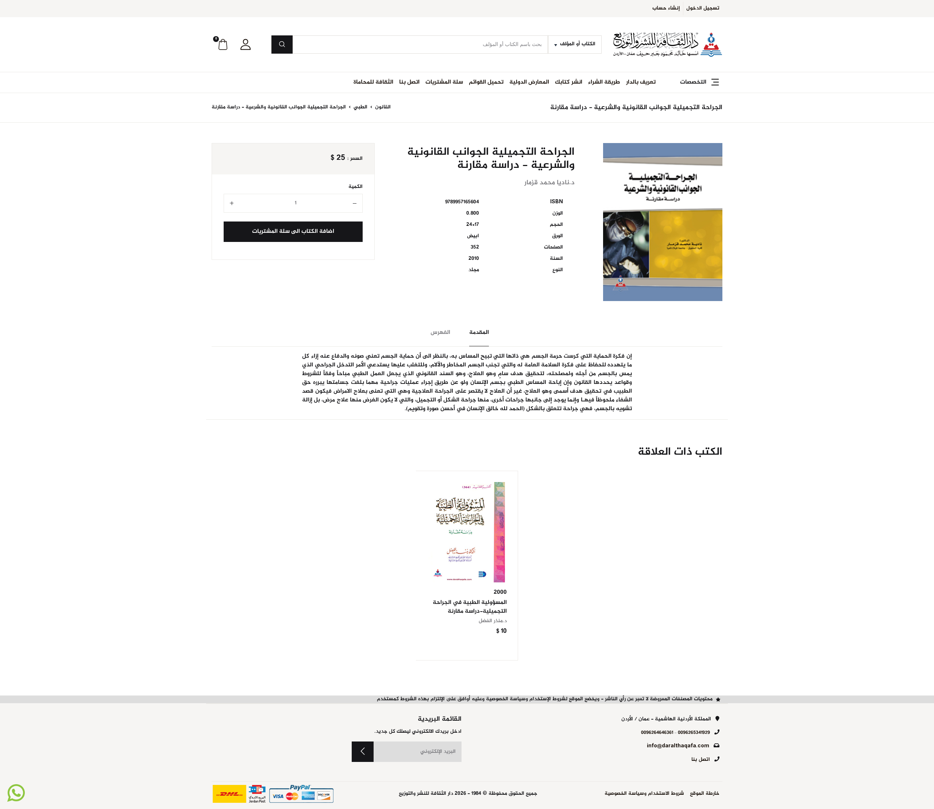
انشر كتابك (568, 82)
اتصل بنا (409, 82)
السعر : (355, 159)
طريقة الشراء (604, 82)
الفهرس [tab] (440, 333)
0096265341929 (694, 733)
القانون (382, 107)
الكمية (355, 187)
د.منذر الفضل (493, 621)
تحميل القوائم (486, 82)
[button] (245, 44)
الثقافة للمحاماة (373, 82)
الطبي (359, 107)
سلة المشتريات (444, 82)
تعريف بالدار (641, 82)
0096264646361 (657, 733)
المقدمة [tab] (479, 333)
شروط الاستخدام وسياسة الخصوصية (644, 794)
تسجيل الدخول (702, 8)
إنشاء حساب (666, 8)
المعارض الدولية (529, 82)
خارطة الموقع (704, 794)
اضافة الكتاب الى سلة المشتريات (293, 231)
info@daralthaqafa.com (678, 746)
